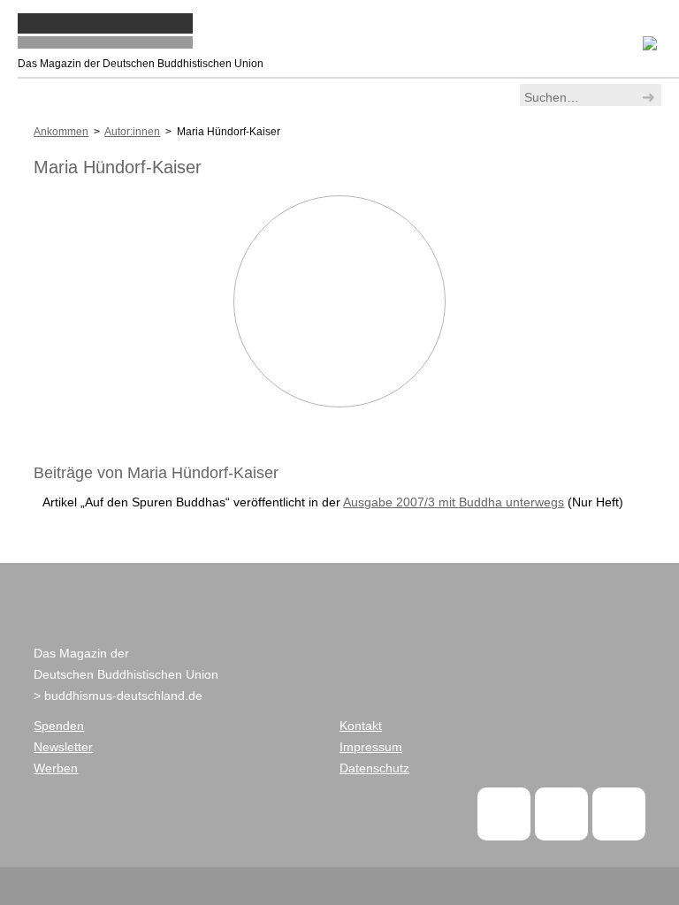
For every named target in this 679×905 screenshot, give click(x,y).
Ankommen (61, 131)
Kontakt (361, 726)
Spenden (59, 726)
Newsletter (63, 747)
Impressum (371, 747)
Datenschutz (374, 768)
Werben (56, 768)
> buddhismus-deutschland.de (118, 695)
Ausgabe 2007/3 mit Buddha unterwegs (453, 502)
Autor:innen (132, 131)
